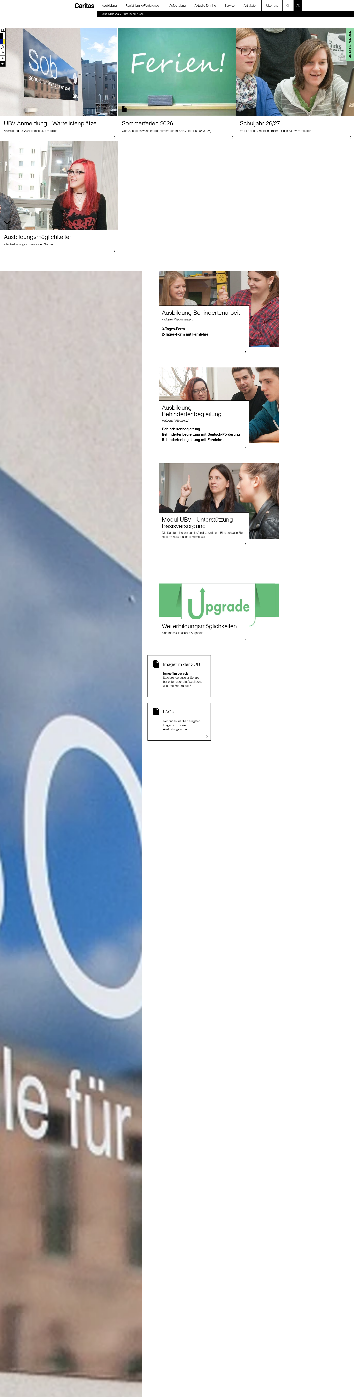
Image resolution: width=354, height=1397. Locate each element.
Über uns (272, 5)
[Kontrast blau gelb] (3, 41)
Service (230, 5)
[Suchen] (289, 5)
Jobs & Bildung (110, 13)
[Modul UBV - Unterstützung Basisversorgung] (219, 501)
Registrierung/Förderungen (143, 5)
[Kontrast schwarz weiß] (3, 36)
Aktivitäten (250, 5)
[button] (3, 30)
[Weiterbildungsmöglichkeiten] (219, 597)
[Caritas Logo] (85, 5)
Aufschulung (177, 5)
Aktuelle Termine (205, 5)
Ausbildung (109, 5)
